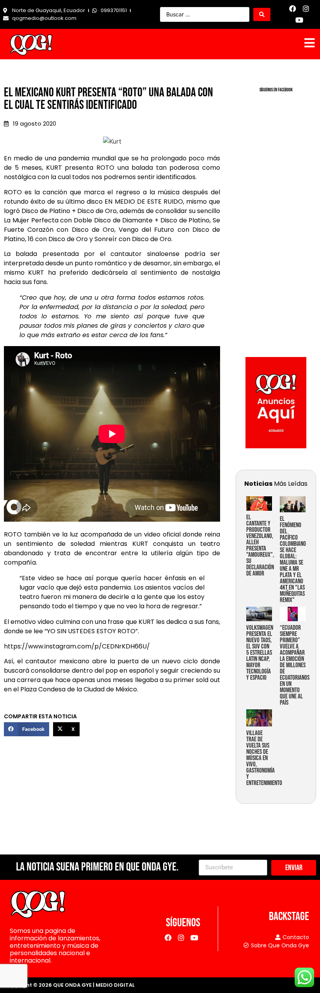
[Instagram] (306, 8)
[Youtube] (299, 20)
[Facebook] (293, 8)
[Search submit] (261, 14)
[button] (26, 729)
